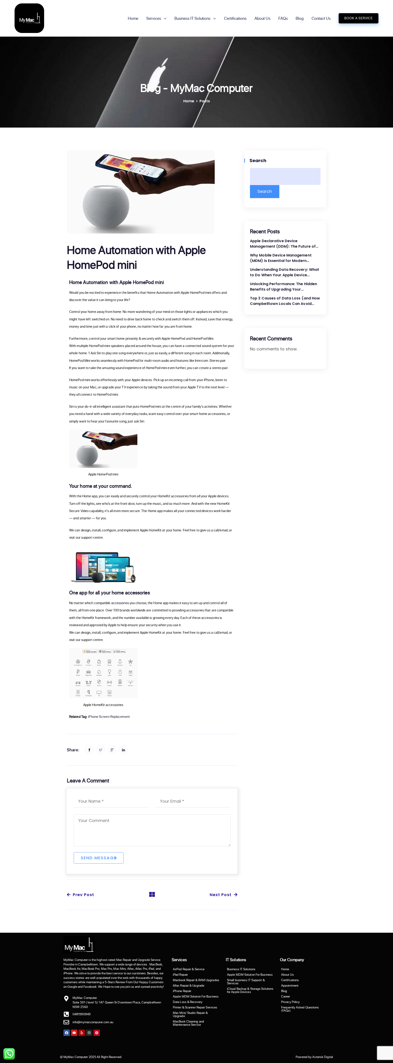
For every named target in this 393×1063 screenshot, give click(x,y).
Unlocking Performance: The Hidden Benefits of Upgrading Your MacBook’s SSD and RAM (283, 286)
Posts (204, 101)
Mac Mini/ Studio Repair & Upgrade (190, 1014)
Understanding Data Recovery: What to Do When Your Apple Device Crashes (284, 272)
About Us (262, 18)
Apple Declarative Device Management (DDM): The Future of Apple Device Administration (283, 243)
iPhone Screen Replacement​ (109, 717)
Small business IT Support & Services (246, 981)
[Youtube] (74, 1033)
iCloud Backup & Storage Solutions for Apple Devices (250, 990)
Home (133, 18)
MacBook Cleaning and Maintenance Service (188, 1023)
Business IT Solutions (192, 18)
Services (153, 18)
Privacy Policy (290, 1002)
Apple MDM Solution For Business (196, 996)
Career (285, 996)
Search (258, 160)
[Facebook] (66, 1033)
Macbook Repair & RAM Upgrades (196, 980)
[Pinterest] (96, 1033)
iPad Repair (180, 974)
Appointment (289, 985)
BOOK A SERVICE (358, 18)
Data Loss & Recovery (187, 1002)
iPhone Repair (182, 991)
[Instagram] (89, 1033)
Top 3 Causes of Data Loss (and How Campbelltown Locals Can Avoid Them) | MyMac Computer (285, 301)
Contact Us (321, 18)
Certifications (235, 18)
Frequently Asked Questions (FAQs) (300, 1008)
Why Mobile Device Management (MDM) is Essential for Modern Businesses (281, 258)
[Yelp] (81, 1033)
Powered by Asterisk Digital (314, 1057)
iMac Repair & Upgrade (188, 985)
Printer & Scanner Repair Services (195, 1007)
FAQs (283, 18)
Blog (300, 18)
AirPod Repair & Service (188, 969)
